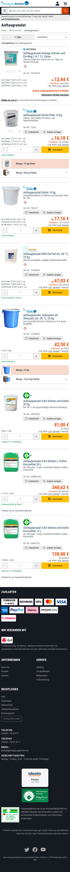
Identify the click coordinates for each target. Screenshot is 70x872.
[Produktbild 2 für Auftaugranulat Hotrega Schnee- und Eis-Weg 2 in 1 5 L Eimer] (10, 71)
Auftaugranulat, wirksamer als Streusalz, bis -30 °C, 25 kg (40, 316)
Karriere (5, 675)
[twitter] (27, 849)
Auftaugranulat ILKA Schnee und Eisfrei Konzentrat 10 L (46, 529)
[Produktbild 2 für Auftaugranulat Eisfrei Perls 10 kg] (12, 131)
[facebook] (35, 849)
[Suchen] (65, 11)
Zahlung (40, 667)
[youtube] (43, 849)
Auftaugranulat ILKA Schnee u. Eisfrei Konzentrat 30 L (45, 462)
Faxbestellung (42, 679)
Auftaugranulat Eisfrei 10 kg (39, 192)
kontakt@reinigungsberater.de (15, 750)
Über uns (5, 667)
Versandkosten (43, 671)
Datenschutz (7, 705)
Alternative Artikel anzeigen (55, 94)
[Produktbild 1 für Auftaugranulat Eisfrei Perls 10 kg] (10, 131)
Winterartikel (15, 30)
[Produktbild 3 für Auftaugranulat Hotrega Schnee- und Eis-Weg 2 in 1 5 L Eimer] (12, 71)
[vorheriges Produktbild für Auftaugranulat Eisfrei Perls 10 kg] (2, 131)
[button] (57, 3)
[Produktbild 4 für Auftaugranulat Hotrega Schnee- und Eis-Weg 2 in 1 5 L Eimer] (15, 71)
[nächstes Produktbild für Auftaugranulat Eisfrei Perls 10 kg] (20, 131)
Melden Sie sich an (9, 100)
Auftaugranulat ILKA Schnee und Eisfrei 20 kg (46, 402)
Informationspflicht (10, 709)
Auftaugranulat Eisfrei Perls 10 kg (42, 115)
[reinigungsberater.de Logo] (15, 3)
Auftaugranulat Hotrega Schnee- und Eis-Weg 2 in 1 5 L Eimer (44, 54)
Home (4, 30)
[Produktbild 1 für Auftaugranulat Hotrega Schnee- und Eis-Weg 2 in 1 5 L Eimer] (7, 71)
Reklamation (42, 675)
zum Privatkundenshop (10, 19)
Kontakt (4, 671)
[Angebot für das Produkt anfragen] (52, 132)
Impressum (6, 701)
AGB (3, 696)
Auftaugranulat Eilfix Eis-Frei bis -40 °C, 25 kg (45, 255)
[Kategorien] (4, 11)
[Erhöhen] (36, 149)
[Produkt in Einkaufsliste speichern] (32, 132)
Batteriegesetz (8, 713)
